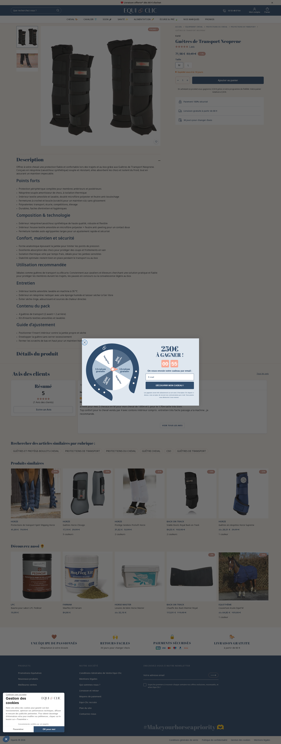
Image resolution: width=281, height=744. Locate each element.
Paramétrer (18, 729)
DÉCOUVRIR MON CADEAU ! (170, 385)
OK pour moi (49, 729)
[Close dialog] (84, 342)
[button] (6, 739)
